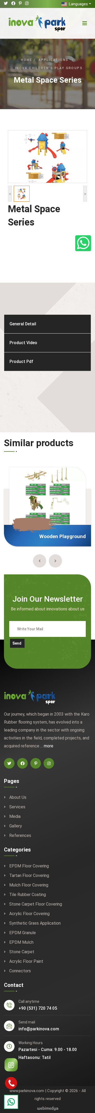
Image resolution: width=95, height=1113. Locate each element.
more (48, 745)
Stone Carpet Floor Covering (35, 904)
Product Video (23, 342)
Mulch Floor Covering (28, 885)
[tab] (47, 324)
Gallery (15, 825)
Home (26, 60)
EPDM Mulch (21, 942)
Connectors (20, 970)
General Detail (23, 323)
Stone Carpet (21, 951)
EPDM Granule (22, 932)
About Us (17, 797)
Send (16, 643)
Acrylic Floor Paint (26, 961)
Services (17, 806)
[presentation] (39, 560)
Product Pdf (21, 361)
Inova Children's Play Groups (49, 68)
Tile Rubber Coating (27, 894)
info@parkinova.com (38, 1028)
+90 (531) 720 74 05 (37, 1008)
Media (15, 816)
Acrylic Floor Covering (29, 913)
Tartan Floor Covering (29, 875)
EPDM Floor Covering (29, 865)
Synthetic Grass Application (35, 923)
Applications (54, 60)
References (20, 835)
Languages (78, 4)
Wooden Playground (62, 536)
